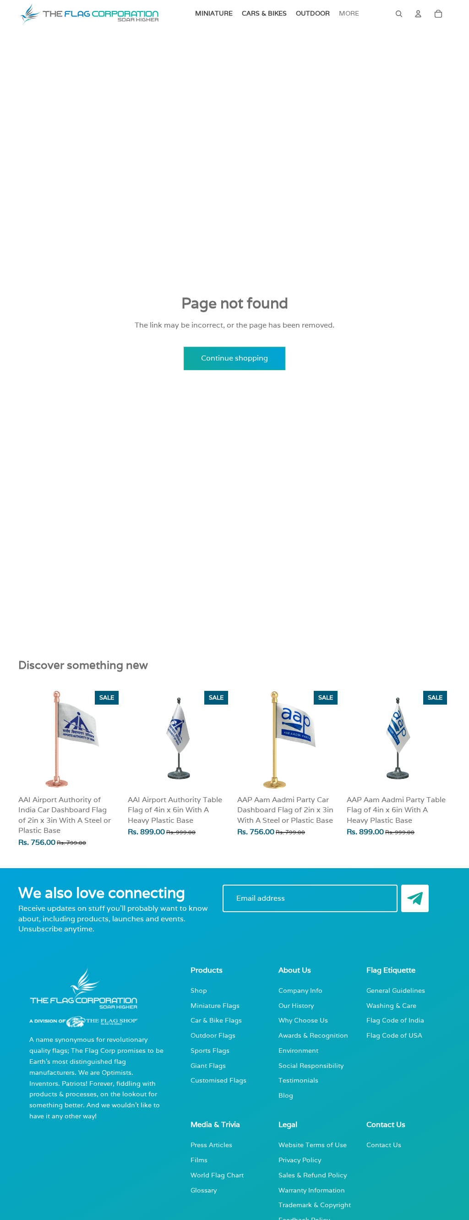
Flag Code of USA (394, 1035)
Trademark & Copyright (314, 1204)
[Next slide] (222, 739)
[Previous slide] (138, 739)
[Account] (418, 14)
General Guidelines (395, 990)
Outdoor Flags (213, 1035)
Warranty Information (311, 1190)
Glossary (204, 1190)
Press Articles (211, 1144)
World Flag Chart (217, 1175)
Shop (199, 990)
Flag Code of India (395, 1020)
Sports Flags (210, 1050)
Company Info (300, 990)
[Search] (399, 14)
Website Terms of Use (312, 1144)
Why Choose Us (303, 1020)
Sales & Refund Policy (312, 1175)
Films (199, 1159)
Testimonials (298, 1080)
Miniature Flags (215, 1005)
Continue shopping (234, 358)
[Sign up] (415, 898)
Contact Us (383, 1144)
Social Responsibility (311, 1065)
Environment (298, 1050)
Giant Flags (208, 1065)
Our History (296, 1005)
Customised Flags (218, 1080)
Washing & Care (391, 1005)
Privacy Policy (299, 1159)
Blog (285, 1095)
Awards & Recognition (313, 1035)
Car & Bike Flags (216, 1020)
